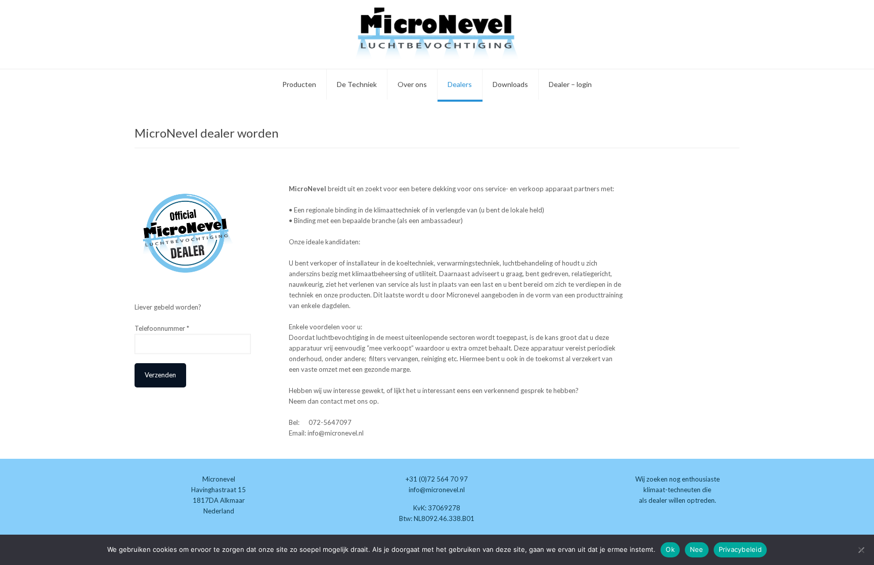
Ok (670, 549)
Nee (697, 549)
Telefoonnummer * (162, 328)
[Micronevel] (437, 34)
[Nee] (861, 550)
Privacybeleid (740, 549)
